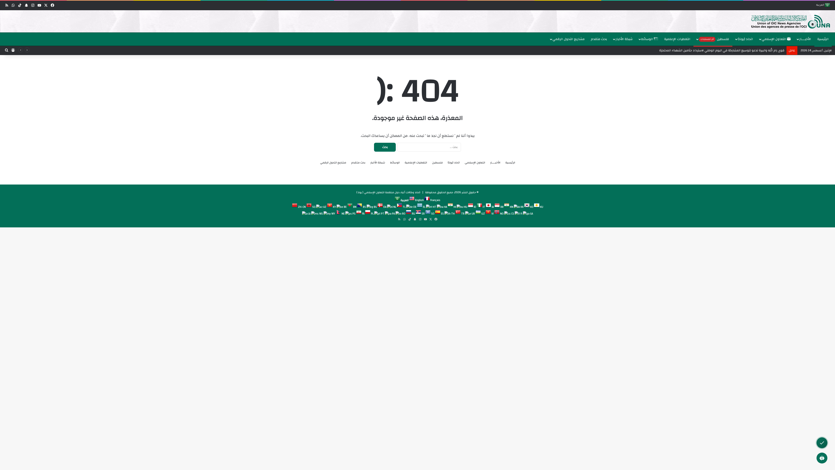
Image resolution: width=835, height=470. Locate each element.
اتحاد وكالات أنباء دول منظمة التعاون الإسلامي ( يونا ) (388, 192)
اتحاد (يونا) (745, 39)
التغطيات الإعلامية (677, 39)
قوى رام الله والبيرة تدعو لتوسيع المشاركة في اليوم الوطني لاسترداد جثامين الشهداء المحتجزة (721, 50)
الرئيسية (823, 39)
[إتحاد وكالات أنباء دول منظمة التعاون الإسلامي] (786, 21)
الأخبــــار (805, 39)
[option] (418, 21)
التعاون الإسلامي (774, 39)
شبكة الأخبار (624, 39)
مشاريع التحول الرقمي (568, 39)
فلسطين (714, 39)
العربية (820, 5)
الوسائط (647, 39)
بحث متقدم (599, 39)
